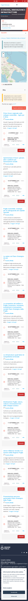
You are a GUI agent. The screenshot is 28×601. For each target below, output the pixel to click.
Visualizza (21, 150)
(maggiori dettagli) (12, 128)
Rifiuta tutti (14, 596)
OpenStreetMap (23, 81)
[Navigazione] (17, 5)
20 (14, 104)
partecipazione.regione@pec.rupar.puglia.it (14, 567)
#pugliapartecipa (5, 14)
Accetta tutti (14, 592)
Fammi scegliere (7, 587)
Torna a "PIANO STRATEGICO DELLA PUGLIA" (14, 38)
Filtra (4, 90)
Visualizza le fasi (6, 28)
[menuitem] (14, 104)
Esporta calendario (18, 108)
